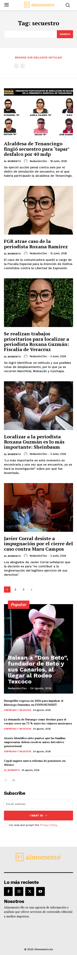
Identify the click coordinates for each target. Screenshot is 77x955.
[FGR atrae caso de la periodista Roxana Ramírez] (38, 210)
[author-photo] (26, 161)
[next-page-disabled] (22, 65)
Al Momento (12, 161)
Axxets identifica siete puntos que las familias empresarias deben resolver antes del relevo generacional (35, 742)
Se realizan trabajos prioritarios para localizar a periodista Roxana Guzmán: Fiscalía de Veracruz (36, 341)
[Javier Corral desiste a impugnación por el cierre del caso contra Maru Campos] (38, 507)
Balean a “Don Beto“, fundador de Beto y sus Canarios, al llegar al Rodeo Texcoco (38, 669)
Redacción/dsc (38, 161)
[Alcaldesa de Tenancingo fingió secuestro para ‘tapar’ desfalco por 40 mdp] (38, 112)
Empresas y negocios (17, 710)
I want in (36, 815)
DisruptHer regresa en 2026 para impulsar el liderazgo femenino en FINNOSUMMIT (33, 703)
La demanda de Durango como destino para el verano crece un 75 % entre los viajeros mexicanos (38, 721)
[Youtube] (40, 891)
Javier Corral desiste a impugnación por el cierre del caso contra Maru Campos (38, 543)
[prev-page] (16, 65)
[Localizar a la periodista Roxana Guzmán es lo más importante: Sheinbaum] (38, 405)
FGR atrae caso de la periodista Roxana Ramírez (36, 243)
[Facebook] (8, 891)
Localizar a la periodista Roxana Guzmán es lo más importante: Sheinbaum (34, 441)
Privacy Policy (48, 825)
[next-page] (31, 589)
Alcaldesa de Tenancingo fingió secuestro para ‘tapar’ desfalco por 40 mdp (36, 148)
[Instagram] (19, 891)
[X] (29, 891)
